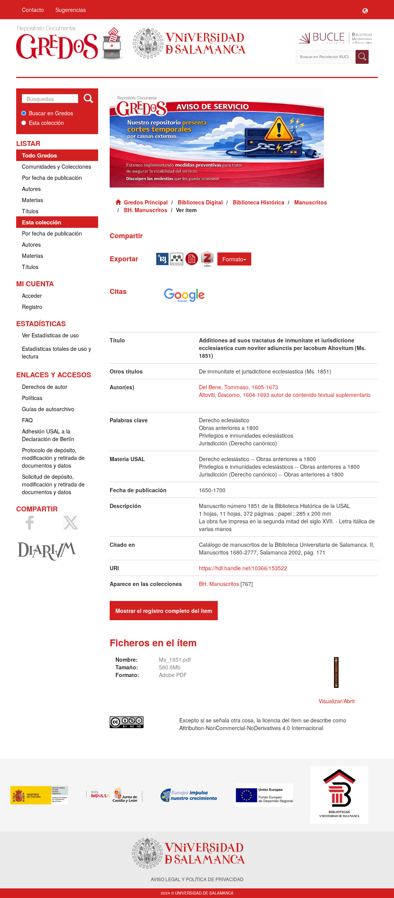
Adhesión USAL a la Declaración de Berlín (48, 435)
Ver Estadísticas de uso (50, 335)
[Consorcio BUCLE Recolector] (332, 38)
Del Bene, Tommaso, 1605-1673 (238, 387)
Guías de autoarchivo (48, 409)
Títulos (30, 211)
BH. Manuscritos (145, 210)
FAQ (27, 420)
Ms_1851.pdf (175, 659)
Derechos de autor (44, 386)
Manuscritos (310, 202)
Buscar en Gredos (51, 113)
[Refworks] (192, 258)
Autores (31, 189)
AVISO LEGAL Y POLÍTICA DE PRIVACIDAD (197, 879)
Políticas (32, 398)
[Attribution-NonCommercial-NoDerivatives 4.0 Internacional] (139, 722)
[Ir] (88, 98)
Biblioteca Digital (200, 202)
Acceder (32, 295)
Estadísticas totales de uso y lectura (56, 352)
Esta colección (46, 122)
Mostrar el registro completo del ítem (163, 610)
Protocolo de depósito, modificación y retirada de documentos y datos (53, 457)
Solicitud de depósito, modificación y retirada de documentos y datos (53, 484)
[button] (365, 9)
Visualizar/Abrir (337, 701)
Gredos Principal (146, 202)
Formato (232, 259)
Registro (32, 306)
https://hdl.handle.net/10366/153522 (243, 568)
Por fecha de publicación (52, 177)
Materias (32, 200)
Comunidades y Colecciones (56, 166)
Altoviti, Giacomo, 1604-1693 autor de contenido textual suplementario (285, 394)
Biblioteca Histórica (258, 202)
